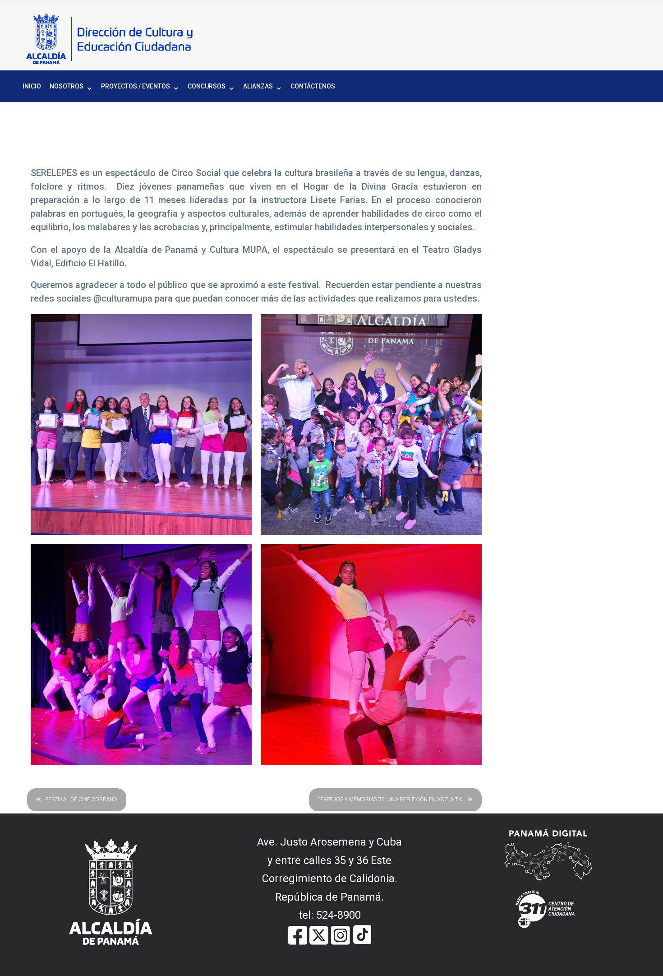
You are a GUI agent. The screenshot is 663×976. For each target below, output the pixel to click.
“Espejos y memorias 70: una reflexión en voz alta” (390, 799)
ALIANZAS (258, 86)
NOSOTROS (66, 86)
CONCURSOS (207, 86)
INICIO (32, 86)
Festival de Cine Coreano (81, 799)
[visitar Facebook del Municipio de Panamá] (297, 934)
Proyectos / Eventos (135, 86)
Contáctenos (312, 86)
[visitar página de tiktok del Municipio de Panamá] (362, 934)
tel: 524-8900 (330, 915)
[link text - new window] (340, 934)
